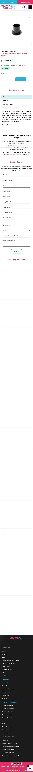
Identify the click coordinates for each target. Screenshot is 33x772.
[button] (30, 7)
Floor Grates (5, 733)
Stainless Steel (6, 683)
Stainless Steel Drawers (8, 718)
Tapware (4, 721)
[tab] (16, 97)
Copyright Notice (7, 669)
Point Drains (5, 695)
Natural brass (5, 686)
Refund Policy (6, 666)
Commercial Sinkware (8, 708)
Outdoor (4, 698)
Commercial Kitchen (8, 705)
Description (6, 97)
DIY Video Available (6, 60)
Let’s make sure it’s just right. (10, 746)
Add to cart (20, 79)
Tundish (4, 724)
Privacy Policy (20, 768)
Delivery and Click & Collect (10, 743)
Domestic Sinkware (7, 712)
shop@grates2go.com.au (13, 154)
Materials (6, 100)
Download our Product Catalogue (12, 756)
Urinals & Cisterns (7, 727)
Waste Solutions (6, 730)
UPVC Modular (6, 692)
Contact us (5, 675)
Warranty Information (8, 663)
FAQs (3, 657)
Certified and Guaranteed (11, 108)
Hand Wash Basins (7, 715)
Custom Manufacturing (8, 749)
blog (3, 672)
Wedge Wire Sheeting (8, 736)
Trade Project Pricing (8, 752)
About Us (4, 654)
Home (3, 651)
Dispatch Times (8, 104)
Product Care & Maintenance (10, 660)
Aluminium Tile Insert (8, 689)
